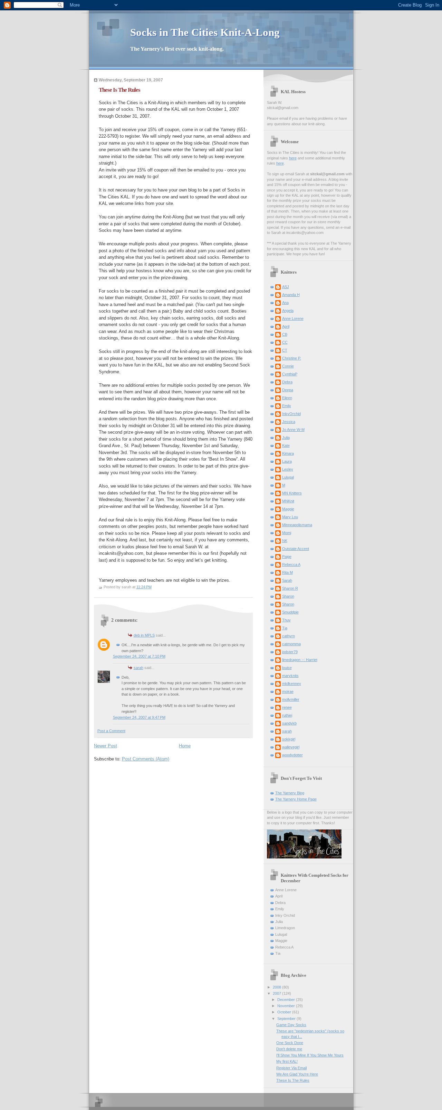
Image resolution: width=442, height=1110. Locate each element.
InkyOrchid (291, 414)
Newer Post (105, 745)
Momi (286, 533)
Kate (286, 445)
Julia (286, 437)
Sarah (287, 580)
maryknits (290, 676)
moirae (288, 691)
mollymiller (290, 699)
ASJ (285, 287)
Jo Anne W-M (293, 430)
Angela (288, 310)
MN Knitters (292, 493)
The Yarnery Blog (289, 793)
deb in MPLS (144, 635)
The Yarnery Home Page (296, 799)
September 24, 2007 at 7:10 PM (139, 656)
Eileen (287, 398)
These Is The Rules (292, 1080)
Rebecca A (291, 564)
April (285, 326)
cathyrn (288, 636)
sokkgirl (288, 739)
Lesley (287, 469)
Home (185, 745)
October (284, 1012)
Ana (285, 303)
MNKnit (288, 501)
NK (284, 541)
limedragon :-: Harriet (299, 660)
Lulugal (288, 477)
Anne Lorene (293, 318)
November (286, 1006)
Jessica (288, 422)
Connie (288, 366)
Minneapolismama (297, 525)
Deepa (287, 390)
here (293, 158)
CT (284, 350)
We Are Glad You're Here (297, 1074)
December (286, 1000)
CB (284, 334)
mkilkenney (291, 683)
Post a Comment (111, 731)
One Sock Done (289, 1043)
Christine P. (291, 358)
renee (287, 707)
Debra (287, 382)
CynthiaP (289, 374)
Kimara (288, 453)
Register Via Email (291, 1068)
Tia (284, 628)
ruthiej (287, 715)
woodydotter (292, 755)
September (287, 1018)
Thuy (286, 620)
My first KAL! (287, 1061)
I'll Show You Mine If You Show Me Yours (310, 1055)
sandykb (289, 723)
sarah (138, 668)
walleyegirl (290, 747)
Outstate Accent (295, 549)
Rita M (287, 572)
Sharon (288, 596)
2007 (277, 993)
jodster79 (290, 652)
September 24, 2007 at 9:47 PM (139, 717)
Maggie (288, 509)
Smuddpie (290, 612)
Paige (286, 556)
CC (285, 342)
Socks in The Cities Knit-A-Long (205, 32)
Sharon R (290, 588)
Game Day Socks (291, 1025)
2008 (277, 987)
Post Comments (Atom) (145, 759)
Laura (287, 461)
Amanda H (291, 295)
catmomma (291, 644)
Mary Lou (290, 517)
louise (287, 668)
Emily (286, 406)
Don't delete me (289, 1049)
